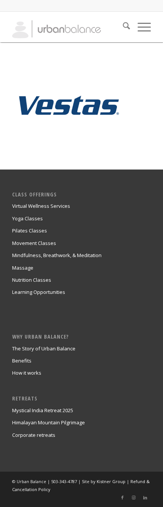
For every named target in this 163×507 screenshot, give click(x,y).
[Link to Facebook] (122, 497)
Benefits (21, 360)
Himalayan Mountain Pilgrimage (48, 422)
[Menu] (140, 27)
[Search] (122, 27)
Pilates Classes (29, 230)
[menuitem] (122, 27)
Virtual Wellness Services (41, 205)
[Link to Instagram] (133, 497)
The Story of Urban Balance (43, 348)
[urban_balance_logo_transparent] (67, 27)
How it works (26, 372)
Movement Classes (34, 243)
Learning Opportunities (38, 292)
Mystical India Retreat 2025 (42, 410)
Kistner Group (111, 481)
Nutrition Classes (31, 279)
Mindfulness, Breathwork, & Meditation (57, 255)
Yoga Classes (27, 218)
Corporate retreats (33, 435)
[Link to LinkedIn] (145, 497)
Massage (22, 267)
